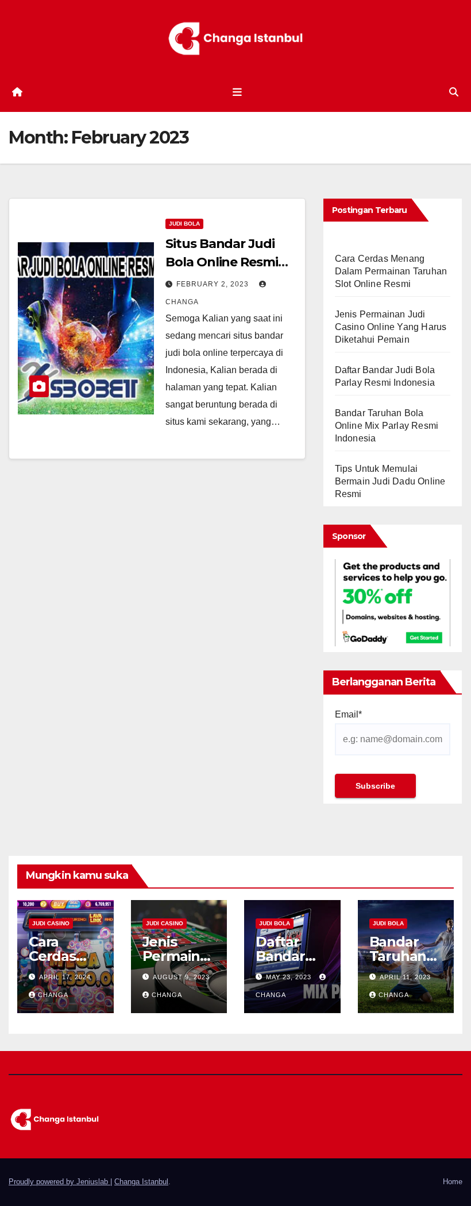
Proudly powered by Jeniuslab (59, 1181)
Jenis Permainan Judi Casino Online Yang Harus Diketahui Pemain (391, 326)
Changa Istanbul (141, 1181)
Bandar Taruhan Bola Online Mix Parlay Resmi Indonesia (387, 425)
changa (53, 994)
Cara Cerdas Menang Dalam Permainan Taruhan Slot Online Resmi (391, 271)
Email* (348, 714)
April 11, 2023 (405, 977)
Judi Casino (51, 923)
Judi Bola (184, 223)
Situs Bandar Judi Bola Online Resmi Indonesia (221, 262)
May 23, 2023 (290, 977)
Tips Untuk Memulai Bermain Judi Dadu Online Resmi (390, 481)
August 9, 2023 (181, 977)
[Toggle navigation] (237, 92)
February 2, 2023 (213, 284)
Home (452, 1181)
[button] (453, 92)
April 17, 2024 (65, 977)
